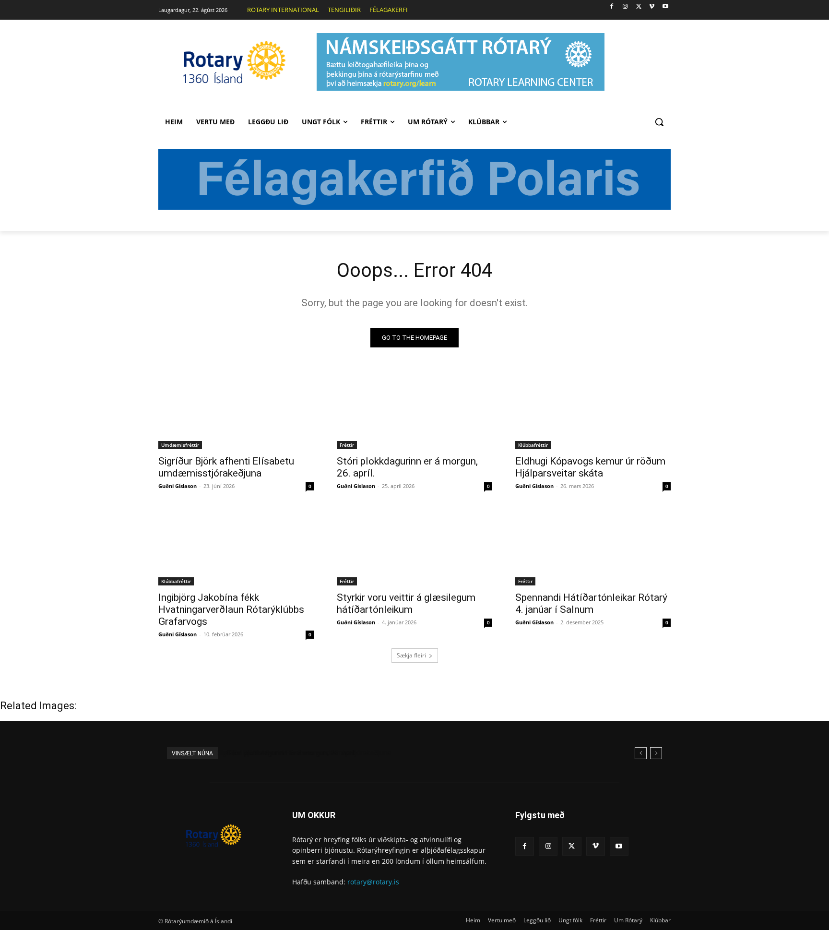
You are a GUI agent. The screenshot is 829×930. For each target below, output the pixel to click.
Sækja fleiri (411, 655)
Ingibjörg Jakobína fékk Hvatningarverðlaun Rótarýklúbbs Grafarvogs (231, 609)
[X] (638, 6)
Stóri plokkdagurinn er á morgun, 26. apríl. (290, 753)
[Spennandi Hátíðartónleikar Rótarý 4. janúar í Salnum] (593, 546)
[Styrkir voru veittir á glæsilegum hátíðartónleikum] (414, 546)
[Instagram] (625, 6)
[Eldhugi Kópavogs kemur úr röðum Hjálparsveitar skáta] (593, 410)
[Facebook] (611, 6)
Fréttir (347, 444)
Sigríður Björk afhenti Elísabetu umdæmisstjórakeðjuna (226, 467)
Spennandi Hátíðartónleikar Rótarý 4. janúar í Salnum (591, 603)
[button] (659, 121)
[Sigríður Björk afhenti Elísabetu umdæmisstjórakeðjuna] (236, 410)
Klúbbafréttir (533, 444)
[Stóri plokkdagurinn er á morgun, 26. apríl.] (414, 410)
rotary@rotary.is (373, 881)
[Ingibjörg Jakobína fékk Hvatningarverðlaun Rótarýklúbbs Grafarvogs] (236, 546)
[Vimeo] (651, 6)
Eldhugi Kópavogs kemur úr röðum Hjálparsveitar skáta (590, 467)
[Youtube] (665, 6)
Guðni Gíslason (177, 485)
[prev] (641, 753)
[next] (656, 753)
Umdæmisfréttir (180, 444)
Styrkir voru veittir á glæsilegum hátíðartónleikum (406, 603)
